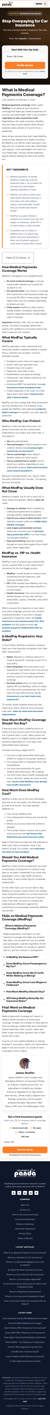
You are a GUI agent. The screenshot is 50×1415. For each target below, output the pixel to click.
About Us (25, 1205)
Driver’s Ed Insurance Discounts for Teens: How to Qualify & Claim (25, 1285)
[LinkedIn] (25, 1193)
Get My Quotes (25, 65)
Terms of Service (25, 1238)
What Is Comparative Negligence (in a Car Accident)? (25, 1263)
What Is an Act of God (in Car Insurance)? (25, 1274)
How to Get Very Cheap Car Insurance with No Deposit (25, 1302)
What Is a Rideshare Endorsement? (25, 1291)
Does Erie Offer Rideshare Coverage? (25, 1323)
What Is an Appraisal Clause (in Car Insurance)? (25, 1252)
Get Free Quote (25, 1150)
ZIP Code (25, 1136)
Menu (39, 4)
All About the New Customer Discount (25, 1270)
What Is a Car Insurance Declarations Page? (25, 1296)
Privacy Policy (25, 1233)
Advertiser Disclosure (25, 1229)
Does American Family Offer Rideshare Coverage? (25, 1318)
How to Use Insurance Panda (25, 1214)
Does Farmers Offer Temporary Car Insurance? (25, 1328)
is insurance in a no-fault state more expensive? (24, 696)
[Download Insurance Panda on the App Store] (31, 1193)
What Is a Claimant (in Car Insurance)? (25, 1257)
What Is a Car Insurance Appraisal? (25, 1279)
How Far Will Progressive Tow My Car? (25, 1347)
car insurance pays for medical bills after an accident (22, 627)
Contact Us (25, 1210)
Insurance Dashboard (25, 1219)
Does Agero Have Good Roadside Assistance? (25, 1337)
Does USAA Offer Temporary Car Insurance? (25, 1332)
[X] (19, 1193)
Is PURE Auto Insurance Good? (25, 1351)
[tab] (25, 938)
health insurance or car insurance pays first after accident (23, 621)
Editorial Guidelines (25, 1224)
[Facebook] (14, 1193)
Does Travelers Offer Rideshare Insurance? (25, 1356)
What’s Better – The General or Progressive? (25, 1342)
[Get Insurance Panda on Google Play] (36, 1193)
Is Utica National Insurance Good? (25, 1361)
